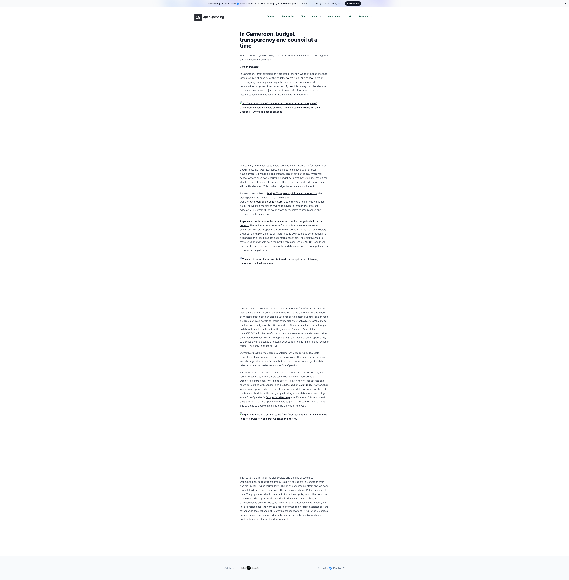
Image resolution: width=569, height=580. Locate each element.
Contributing (334, 16)
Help (350, 16)
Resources (364, 16)
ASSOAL (259, 233)
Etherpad (289, 384)
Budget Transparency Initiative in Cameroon (292, 193)
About (315, 16)
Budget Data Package (278, 397)
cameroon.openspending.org (266, 201)
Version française (250, 66)
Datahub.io (305, 384)
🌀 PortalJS (337, 568)
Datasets (271, 16)
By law (289, 86)
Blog (303, 16)
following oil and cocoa (299, 77)
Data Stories (288, 16)
